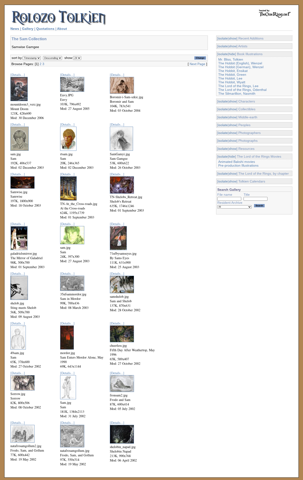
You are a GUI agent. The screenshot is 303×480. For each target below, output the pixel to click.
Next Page (197, 64)
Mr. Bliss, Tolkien (230, 59)
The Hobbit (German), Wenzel (240, 67)
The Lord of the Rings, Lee (238, 86)
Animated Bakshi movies (236, 162)
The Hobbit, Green (232, 74)
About (62, 29)
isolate (223, 38)
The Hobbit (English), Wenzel (240, 63)
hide (232, 54)
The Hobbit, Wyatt (231, 82)
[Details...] (17, 74)
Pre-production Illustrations (238, 165)
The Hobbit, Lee (230, 78)
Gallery (27, 29)
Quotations (45, 29)
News (14, 29)
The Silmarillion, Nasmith (236, 93)
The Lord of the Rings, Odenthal (242, 90)
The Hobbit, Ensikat (233, 71)
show (232, 38)
